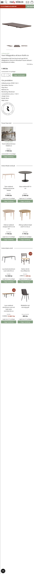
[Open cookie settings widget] (3, 571)
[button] (2, 2)
